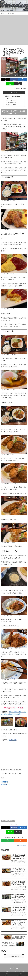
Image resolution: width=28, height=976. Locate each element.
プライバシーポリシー (20, 971)
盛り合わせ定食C (12, 105)
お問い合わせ (7, 971)
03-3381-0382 (12, 740)
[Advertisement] (14, 30)
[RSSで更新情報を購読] (20, 840)
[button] (18, 83)
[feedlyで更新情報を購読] (7, 840)
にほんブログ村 (5, 784)
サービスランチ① (12, 100)
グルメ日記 (5, 820)
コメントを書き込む (14, 956)
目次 (11, 92)
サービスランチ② (12, 102)
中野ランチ (12, 820)
